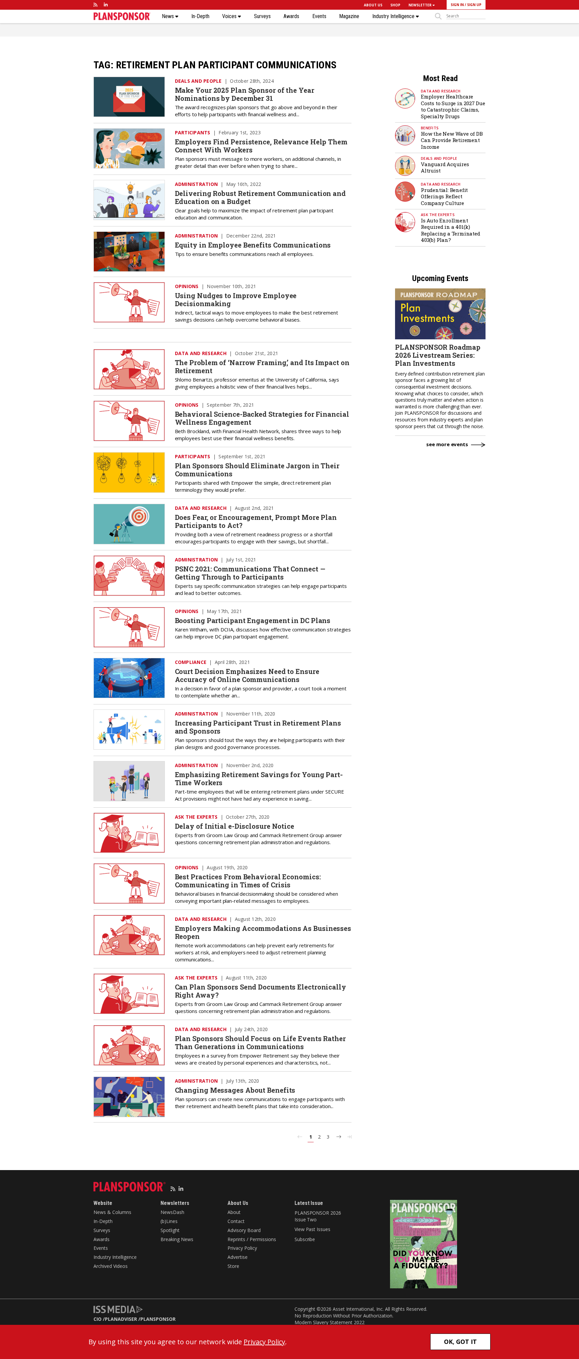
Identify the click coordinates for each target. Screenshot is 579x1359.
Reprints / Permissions (252, 1239)
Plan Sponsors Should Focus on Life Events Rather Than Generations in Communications (260, 1042)
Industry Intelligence (394, 16)
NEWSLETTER (420, 5)
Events (319, 16)
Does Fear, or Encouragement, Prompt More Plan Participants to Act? (256, 521)
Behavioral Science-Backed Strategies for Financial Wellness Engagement (262, 418)
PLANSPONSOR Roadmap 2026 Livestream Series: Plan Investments (437, 355)
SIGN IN (457, 4)
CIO (97, 1319)
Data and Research (201, 353)
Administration (196, 184)
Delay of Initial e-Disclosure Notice (234, 826)
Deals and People (198, 81)
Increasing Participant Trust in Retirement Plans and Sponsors (258, 727)
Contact (236, 1221)
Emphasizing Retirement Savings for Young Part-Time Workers (259, 778)
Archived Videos (110, 1266)
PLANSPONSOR (158, 1319)
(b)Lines (169, 1221)
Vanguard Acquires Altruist (445, 167)
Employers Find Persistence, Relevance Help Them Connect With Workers (261, 145)
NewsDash (172, 1212)
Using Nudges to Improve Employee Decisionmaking (236, 299)
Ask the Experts (196, 817)
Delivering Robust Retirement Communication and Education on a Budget (260, 197)
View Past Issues (312, 1229)
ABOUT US (373, 5)
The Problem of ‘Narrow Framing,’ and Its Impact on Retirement (262, 366)
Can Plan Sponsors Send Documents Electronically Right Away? (260, 990)
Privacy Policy (242, 1248)
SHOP (395, 5)
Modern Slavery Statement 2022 (330, 1322)
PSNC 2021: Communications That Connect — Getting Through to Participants (250, 572)
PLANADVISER (121, 1319)
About (234, 1212)
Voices (230, 16)
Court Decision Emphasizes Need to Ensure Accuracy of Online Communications (247, 675)
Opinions (187, 286)
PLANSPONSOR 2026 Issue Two (318, 1216)
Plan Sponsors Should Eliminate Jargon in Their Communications (257, 469)
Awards (291, 16)
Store (233, 1266)
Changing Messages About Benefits (235, 1090)
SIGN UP (474, 4)
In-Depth (200, 16)
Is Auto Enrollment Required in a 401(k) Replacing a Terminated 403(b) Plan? (450, 230)
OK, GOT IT (460, 1342)
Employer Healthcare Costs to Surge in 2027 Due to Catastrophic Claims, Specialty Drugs (453, 106)
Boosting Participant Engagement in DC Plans (253, 620)
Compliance (191, 662)
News (168, 16)
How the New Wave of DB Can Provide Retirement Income (452, 140)
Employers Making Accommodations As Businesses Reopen (263, 932)
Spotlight (170, 1230)
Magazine (349, 16)
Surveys (262, 16)
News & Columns (112, 1212)
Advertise (238, 1257)
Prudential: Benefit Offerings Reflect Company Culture (444, 196)
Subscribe (305, 1239)
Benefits (430, 127)
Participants (192, 132)
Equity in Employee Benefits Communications (253, 245)
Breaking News (176, 1239)
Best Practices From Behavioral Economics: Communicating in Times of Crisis (248, 880)
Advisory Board (244, 1230)
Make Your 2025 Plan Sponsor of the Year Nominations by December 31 (244, 94)
